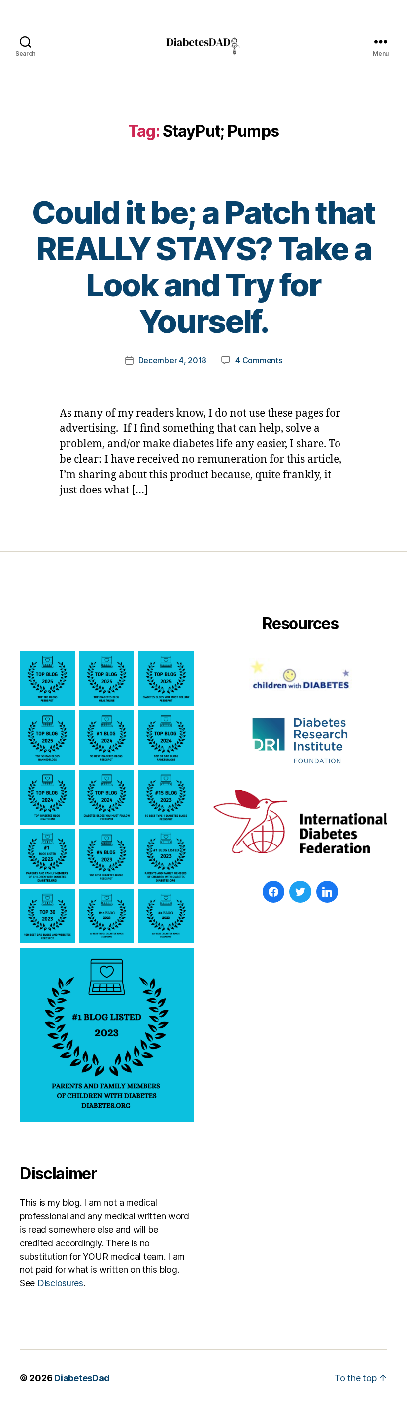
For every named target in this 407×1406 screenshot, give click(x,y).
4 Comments (258, 360)
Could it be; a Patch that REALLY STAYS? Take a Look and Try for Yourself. (203, 266)
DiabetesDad (82, 1378)
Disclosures (60, 1283)
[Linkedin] (327, 891)
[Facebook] (273, 891)
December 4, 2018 (172, 360)
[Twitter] (300, 891)
